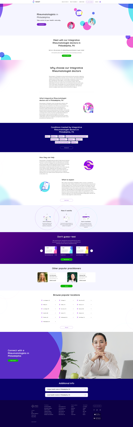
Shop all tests (66, 259)
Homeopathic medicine (48, 412)
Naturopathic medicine (48, 408)
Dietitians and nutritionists (48, 414)
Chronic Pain (73, 414)
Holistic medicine (47, 409)
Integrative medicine (47, 411)
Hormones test (61, 409)
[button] (41, 250)
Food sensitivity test (62, 406)
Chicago (84, 408)
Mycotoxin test (61, 412)
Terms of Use (33, 415)
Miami (84, 409)
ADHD (72, 412)
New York (84, 411)
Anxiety (72, 406)
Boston (84, 414)
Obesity (72, 411)
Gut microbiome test (62, 408)
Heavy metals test (62, 411)
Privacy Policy (33, 416)
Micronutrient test (62, 414)
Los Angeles (85, 406)
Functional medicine (47, 406)
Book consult (13, 360)
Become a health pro (34, 413)
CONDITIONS (81, 1)
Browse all (66, 147)
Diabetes (72, 409)
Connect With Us (66, 55)
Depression (73, 408)
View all (66, 286)
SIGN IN (96, 1)
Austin (84, 412)
